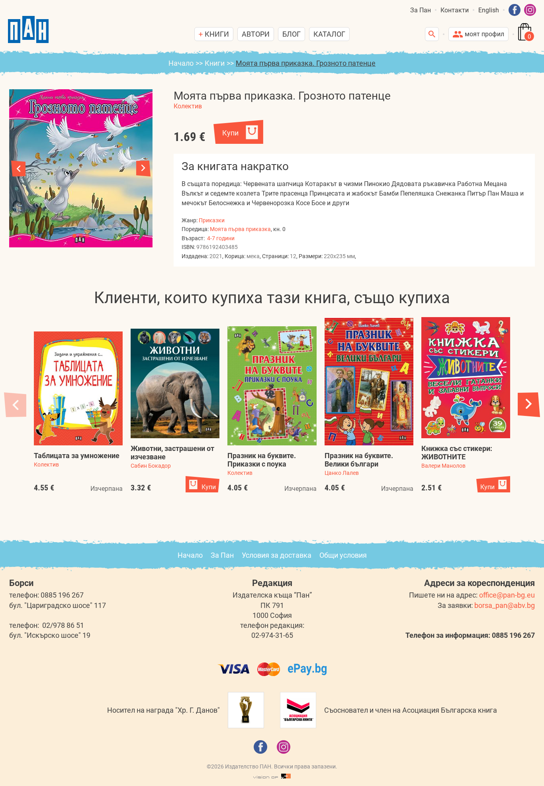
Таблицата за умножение (76, 455)
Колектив (188, 106)
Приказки (212, 220)
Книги (215, 63)
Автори (256, 34)
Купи (230, 133)
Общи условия (343, 555)
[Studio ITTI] (272, 776)
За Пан (420, 10)
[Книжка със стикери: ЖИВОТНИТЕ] (465, 377)
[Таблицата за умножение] (78, 388)
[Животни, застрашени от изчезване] (175, 383)
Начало (181, 63)
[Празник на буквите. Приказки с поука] (271, 385)
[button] (143, 168)
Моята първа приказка (240, 229)
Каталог (329, 34)
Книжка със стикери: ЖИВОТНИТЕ (456, 452)
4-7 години (221, 238)
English (488, 10)
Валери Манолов (443, 466)
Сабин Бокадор (151, 466)
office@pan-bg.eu (507, 595)
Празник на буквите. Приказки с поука (261, 459)
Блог (291, 34)
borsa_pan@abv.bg (504, 605)
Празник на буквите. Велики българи (359, 459)
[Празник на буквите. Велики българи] (369, 382)
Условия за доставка (276, 555)
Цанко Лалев (342, 473)
